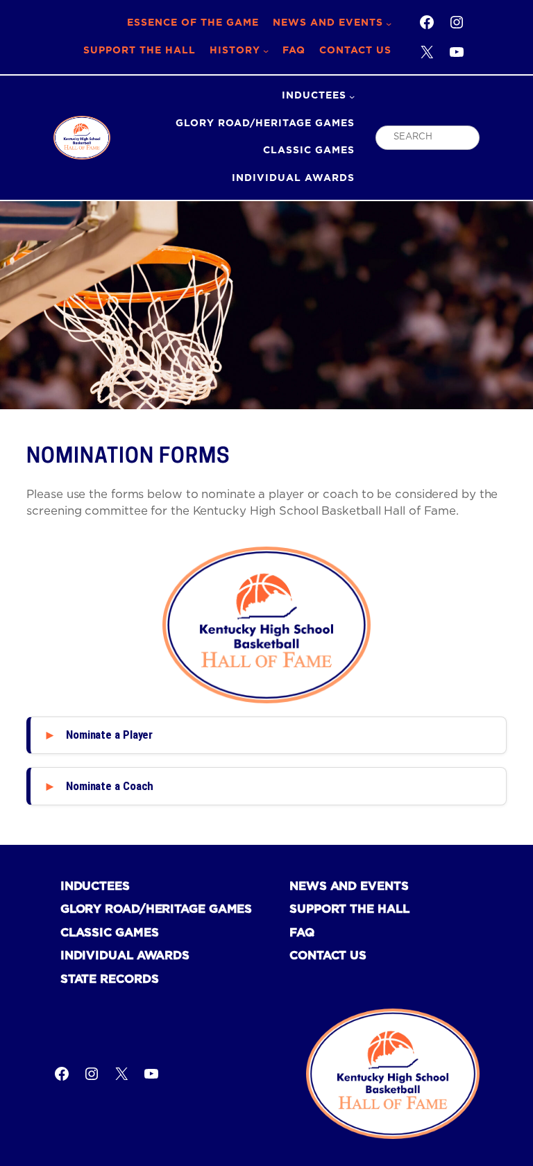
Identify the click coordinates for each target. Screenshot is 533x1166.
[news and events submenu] (388, 23)
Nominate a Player (109, 734)
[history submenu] (266, 50)
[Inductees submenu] (352, 96)
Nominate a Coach (109, 786)
